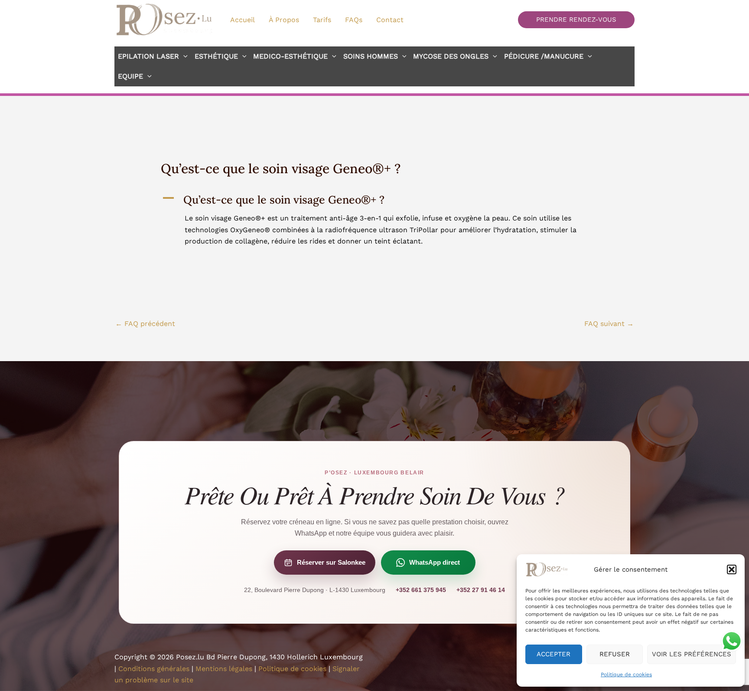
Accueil (242, 20)
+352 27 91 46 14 (480, 589)
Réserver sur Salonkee (331, 562)
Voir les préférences (691, 654)
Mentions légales (223, 669)
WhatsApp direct (434, 562)
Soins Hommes (370, 56)
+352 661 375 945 (421, 589)
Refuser (614, 654)
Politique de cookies (626, 674)
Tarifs (322, 20)
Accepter (553, 654)
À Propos (284, 20)
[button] (731, 569)
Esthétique (216, 56)
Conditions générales (153, 669)
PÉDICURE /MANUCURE (543, 56)
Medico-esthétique (290, 56)
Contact (390, 20)
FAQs (353, 20)
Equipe (130, 76)
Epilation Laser (148, 56)
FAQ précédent (145, 323)
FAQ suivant (609, 323)
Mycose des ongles (450, 56)
